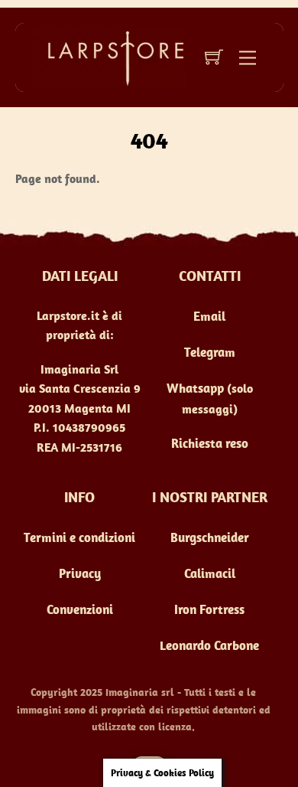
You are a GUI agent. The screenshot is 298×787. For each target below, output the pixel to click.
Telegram (209, 352)
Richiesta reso (209, 443)
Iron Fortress (209, 609)
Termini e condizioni (79, 537)
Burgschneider (209, 537)
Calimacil (209, 573)
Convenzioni (80, 609)
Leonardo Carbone (209, 645)
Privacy (80, 573)
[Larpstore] (110, 56)
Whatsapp (195, 388)
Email (209, 316)
